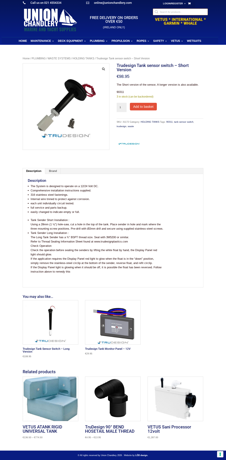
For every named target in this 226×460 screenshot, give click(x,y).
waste (131, 126)
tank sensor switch (183, 121)
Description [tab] (33, 171)
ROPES (141, 41)
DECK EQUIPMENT (70, 41)
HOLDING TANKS (83, 58)
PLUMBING (97, 41)
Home (26, 58)
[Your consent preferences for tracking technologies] (220, 454)
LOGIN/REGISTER (173, 3)
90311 (169, 121)
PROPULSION (121, 41)
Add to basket (143, 106)
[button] (104, 69)
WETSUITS (194, 41)
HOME (23, 41)
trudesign (121, 126)
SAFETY (158, 41)
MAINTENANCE (41, 41)
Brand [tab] (53, 171)
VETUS (175, 41)
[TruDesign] (129, 144)
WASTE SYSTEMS (59, 58)
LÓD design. (141, 455)
